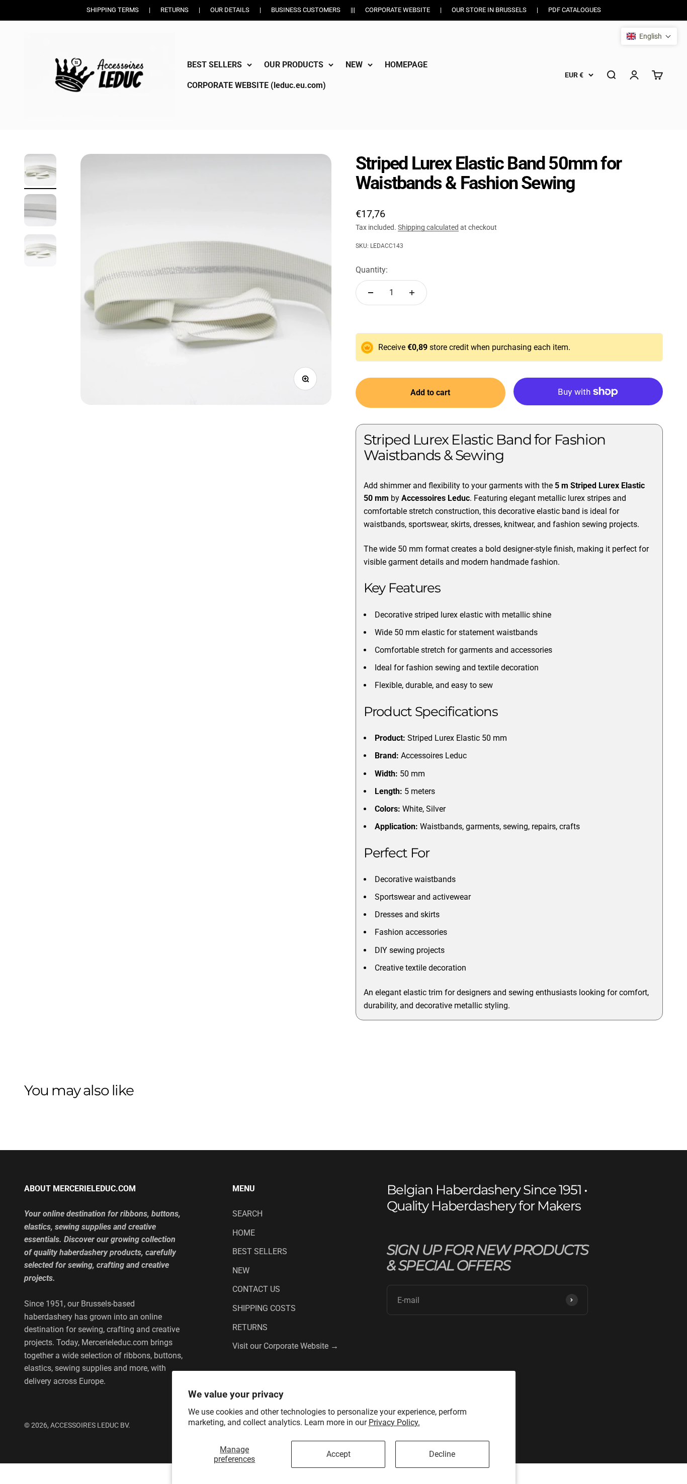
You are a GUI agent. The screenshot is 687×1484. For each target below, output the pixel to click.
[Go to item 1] (40, 171)
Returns (174, 10)
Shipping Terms (113, 10)
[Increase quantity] (411, 293)
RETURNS (250, 1327)
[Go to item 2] (40, 211)
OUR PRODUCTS (293, 64)
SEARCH (247, 1213)
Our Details (229, 10)
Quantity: (372, 270)
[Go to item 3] (40, 252)
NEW (354, 64)
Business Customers (305, 10)
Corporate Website (397, 10)
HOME (243, 1233)
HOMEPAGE (406, 64)
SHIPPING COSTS (264, 1308)
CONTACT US (256, 1289)
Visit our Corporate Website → (285, 1346)
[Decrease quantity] (370, 293)
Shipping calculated (428, 227)
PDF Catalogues (574, 10)
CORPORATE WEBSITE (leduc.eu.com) (256, 85)
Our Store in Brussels (489, 10)
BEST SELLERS (214, 64)
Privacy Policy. (394, 1422)
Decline (442, 1454)
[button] (649, 36)
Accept (338, 1454)
